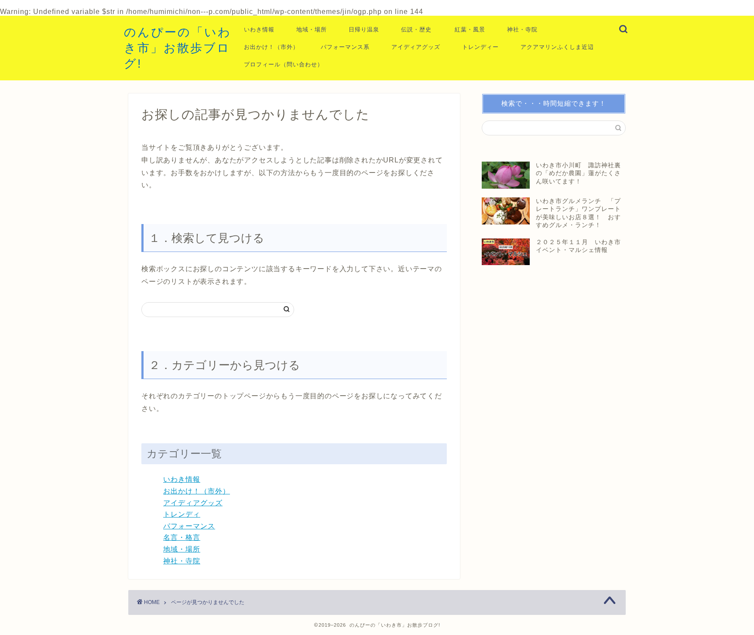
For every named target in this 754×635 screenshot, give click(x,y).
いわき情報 (259, 29)
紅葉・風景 (470, 29)
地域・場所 (311, 29)
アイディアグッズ (415, 47)
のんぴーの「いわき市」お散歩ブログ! (177, 47)
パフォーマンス (189, 526)
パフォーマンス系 (345, 47)
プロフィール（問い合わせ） (283, 64)
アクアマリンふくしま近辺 (557, 47)
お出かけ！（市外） (271, 47)
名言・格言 (181, 537)
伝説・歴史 (416, 29)
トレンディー (480, 47)
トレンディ (181, 514)
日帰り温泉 (364, 29)
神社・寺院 (522, 29)
